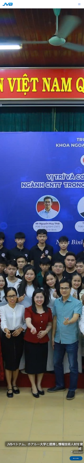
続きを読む (76, 458)
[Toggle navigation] (79, 4)
